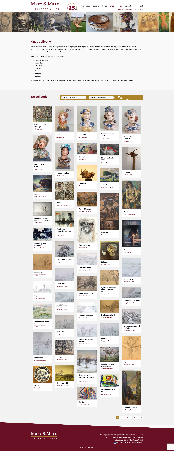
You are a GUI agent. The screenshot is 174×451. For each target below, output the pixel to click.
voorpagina (85, 6)
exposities (129, 6)
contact (139, 6)
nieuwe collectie (100, 6)
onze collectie (116, 6)
